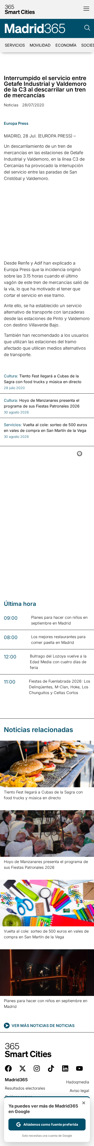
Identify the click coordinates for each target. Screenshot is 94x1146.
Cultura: (11, 376)
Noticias (11, 105)
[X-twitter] (22, 1068)
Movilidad (40, 45)
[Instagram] (36, 1068)
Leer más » (11, 804)
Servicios (15, 45)
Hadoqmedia (77, 1082)
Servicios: (13, 424)
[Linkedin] (65, 1068)
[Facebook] (8, 1068)
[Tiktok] (50, 1068)
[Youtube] (79, 1068)
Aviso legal (79, 1090)
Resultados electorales (25, 1088)
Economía (65, 45)
